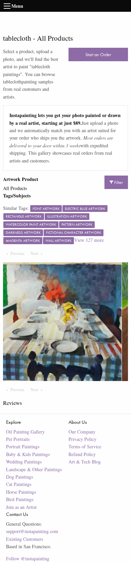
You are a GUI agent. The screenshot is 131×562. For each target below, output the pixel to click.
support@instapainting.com (32, 531)
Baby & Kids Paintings (28, 454)
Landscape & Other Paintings (34, 469)
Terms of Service (85, 446)
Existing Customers (24, 539)
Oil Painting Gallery (25, 431)
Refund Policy (82, 454)
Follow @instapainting (27, 558)
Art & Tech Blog (85, 461)
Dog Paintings (19, 477)
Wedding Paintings (24, 461)
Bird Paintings (19, 499)
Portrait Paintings (22, 446)
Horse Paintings (21, 492)
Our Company (82, 431)
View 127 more (89, 240)
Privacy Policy (82, 439)
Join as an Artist (21, 507)
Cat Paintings (18, 484)
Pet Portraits (18, 439)
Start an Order (98, 54)
